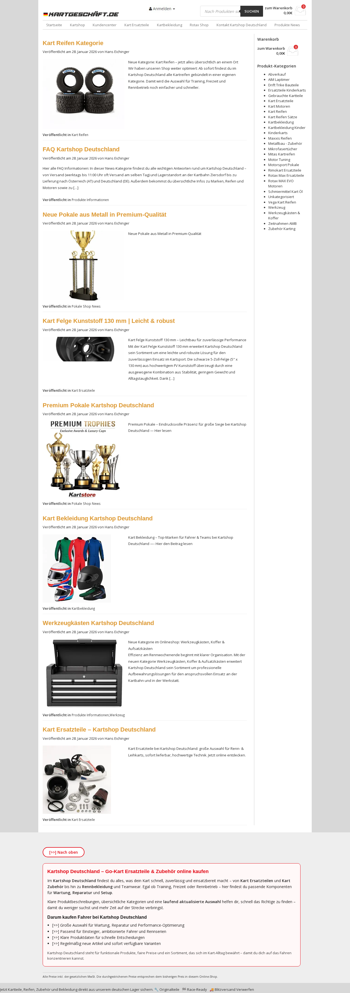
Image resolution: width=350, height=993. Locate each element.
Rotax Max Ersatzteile (286, 175)
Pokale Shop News (86, 306)
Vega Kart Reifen (282, 202)
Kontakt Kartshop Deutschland (242, 24)
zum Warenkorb (278, 8)
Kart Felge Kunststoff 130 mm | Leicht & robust (109, 320)
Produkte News (287, 24)
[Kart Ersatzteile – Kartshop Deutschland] (77, 812)
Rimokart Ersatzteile (284, 170)
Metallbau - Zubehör (285, 143)
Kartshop (77, 24)
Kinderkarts (278, 132)
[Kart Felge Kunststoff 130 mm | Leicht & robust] (83, 360)
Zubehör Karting (281, 228)
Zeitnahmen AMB (282, 223)
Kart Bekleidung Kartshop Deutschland (98, 518)
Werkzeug (117, 715)
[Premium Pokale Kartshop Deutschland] (83, 496)
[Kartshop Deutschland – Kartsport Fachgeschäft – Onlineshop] (82, 14)
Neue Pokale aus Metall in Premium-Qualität (104, 214)
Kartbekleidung (169, 24)
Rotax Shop (199, 24)
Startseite (54, 24)
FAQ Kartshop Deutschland (81, 149)
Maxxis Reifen (280, 138)
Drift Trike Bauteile (283, 84)
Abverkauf (277, 74)
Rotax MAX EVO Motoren (281, 183)
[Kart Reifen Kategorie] (83, 127)
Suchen (251, 11)
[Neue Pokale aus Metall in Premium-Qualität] (83, 299)
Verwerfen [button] (245, 989)
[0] (300, 13)
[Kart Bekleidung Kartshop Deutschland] (77, 601)
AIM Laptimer (279, 79)
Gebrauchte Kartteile (285, 95)
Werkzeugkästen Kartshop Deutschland (98, 623)
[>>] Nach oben (63, 852)
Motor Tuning (279, 159)
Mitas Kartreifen (281, 154)
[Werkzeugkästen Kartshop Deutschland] (83, 707)
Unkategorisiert (281, 196)
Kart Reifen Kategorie (73, 43)
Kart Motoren (279, 106)
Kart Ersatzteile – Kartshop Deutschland (99, 729)
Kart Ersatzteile (136, 24)
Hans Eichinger (117, 51)
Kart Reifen (80, 134)
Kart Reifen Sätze (282, 116)
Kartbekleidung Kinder (286, 127)
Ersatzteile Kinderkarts (287, 90)
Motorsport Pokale (283, 164)
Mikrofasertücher (282, 148)
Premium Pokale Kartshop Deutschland (98, 405)
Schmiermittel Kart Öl (285, 191)
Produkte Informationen (90, 200)
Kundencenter (104, 24)
